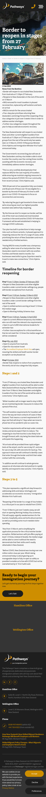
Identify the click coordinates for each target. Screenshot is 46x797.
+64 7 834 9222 (14, 727)
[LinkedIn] (5, 682)
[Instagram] (15, 682)
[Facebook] (10, 682)
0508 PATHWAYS (15, 724)
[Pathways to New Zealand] (13, 5)
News (10, 58)
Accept (34, 773)
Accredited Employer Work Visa (19, 349)
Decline (35, 782)
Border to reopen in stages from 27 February (27, 58)
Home (4, 58)
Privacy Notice (8, 788)
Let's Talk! (13, 593)
